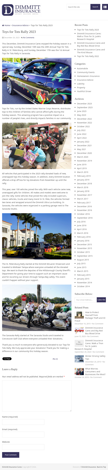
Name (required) (10, 416)
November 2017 (84, 195)
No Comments (28, 37)
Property (81, 87)
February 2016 (84, 236)
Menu (105, 7)
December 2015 (84, 244)
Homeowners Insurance (88, 76)
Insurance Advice (20, 25)
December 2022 (84, 118)
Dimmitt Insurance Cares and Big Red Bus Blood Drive (91, 44)
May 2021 (81, 149)
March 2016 (82, 233)
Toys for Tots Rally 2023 (88, 29)
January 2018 (83, 191)
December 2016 (84, 206)
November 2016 (84, 210)
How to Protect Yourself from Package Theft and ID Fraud (90, 316)
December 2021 (84, 145)
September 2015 (85, 256)
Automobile (82, 68)
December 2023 (84, 103)
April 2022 (82, 138)
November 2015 (84, 248)
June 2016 (81, 225)
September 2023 (85, 107)
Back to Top (101, 467)
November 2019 (84, 160)
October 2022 (83, 126)
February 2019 (84, 176)
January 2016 (83, 240)
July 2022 (81, 130)
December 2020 (84, 153)
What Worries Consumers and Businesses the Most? (95, 371)
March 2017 (82, 198)
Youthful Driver (84, 91)
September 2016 (85, 217)
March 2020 (82, 157)
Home (7, 25)
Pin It (55, 359)
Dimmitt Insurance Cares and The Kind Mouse (91, 51)
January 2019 (83, 179)
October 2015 (83, 252)
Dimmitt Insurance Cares (12, 467)
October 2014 (83, 286)
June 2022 (81, 134)
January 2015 (83, 278)
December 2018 (84, 183)
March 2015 (82, 271)
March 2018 (82, 187)
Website (6, 442)
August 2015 (83, 259)
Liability (80, 83)
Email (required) (9, 429)
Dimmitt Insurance (88, 467)
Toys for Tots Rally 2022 (88, 56)
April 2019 (82, 168)
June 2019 (81, 164)
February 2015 (84, 275)
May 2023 (81, 115)
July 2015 (81, 263)
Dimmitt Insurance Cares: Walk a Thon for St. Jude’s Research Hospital (89, 36)
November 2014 (84, 282)
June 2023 (81, 111)
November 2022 (84, 122)
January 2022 (83, 141)
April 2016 (82, 229)
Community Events (86, 72)
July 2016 (81, 221)
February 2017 (84, 202)
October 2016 (83, 214)
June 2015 (81, 267)
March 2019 (82, 172)
